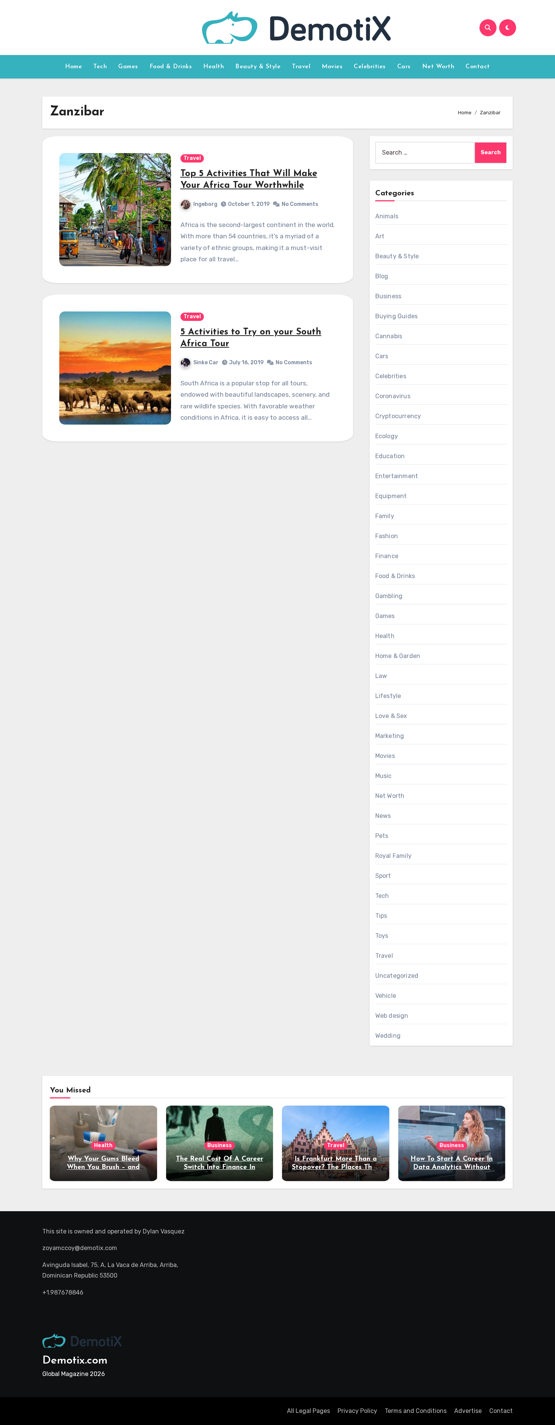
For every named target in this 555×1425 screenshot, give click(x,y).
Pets (381, 835)
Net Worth (438, 67)
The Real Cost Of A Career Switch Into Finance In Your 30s (219, 1167)
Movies (332, 67)
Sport (383, 875)
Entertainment (396, 476)
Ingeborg (205, 204)
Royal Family (393, 855)
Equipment (391, 496)
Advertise (468, 1410)
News (383, 815)
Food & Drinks (171, 67)
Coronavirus (392, 396)
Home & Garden (398, 656)
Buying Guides (396, 316)
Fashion (386, 536)
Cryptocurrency (398, 416)
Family (384, 516)
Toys (381, 935)
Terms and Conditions (416, 1410)
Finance (386, 556)
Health (213, 67)
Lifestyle (388, 695)
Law (381, 676)
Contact (478, 67)
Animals (386, 216)
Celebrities (370, 67)
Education (390, 456)
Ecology (386, 436)
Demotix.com (75, 1361)
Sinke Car (206, 362)
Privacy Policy (357, 1410)
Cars (404, 67)
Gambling (389, 596)
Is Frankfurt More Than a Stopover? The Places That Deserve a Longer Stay (335, 1167)
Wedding (388, 1035)
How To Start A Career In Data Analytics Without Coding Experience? (451, 1167)
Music (383, 775)
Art (380, 236)
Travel (301, 67)
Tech (100, 67)
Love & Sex (391, 715)
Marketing (389, 735)
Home (73, 67)
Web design (392, 1015)
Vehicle (385, 995)
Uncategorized (397, 975)
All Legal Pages (308, 1410)
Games (128, 67)
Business (388, 296)
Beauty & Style (258, 67)
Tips (381, 915)
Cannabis (388, 336)
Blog (381, 276)
